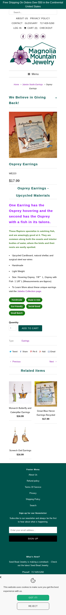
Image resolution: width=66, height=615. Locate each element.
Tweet (14, 351)
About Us (22, 18)
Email (52, 351)
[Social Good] (34, 308)
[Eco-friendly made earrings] (17, 308)
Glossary (31, 23)
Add (43, 351)
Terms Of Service (33, 487)
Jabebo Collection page (29, 291)
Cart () (32, 28)
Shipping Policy (33, 499)
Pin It (35, 351)
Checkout (46, 28)
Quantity (13, 322)
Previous (16, 361)
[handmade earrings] (17, 302)
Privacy (33, 493)
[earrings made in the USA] (34, 302)
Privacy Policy (40, 18)
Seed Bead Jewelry (39, 565)
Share (25, 351)
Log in (17, 28)
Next (52, 361)
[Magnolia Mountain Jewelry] (33, 54)
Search (33, 505)
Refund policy (33, 481)
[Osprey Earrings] (33, 135)
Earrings (25, 341)
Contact (17, 23)
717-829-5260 (47, 23)
